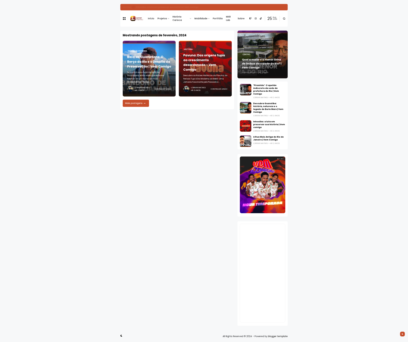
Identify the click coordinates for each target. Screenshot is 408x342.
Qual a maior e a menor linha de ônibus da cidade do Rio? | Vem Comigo (261, 63)
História (127, 7)
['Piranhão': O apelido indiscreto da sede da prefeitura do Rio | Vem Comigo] (245, 89)
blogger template (278, 336)
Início (151, 18)
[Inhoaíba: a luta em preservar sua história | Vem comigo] (245, 126)
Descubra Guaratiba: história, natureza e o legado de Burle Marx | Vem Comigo (268, 107)
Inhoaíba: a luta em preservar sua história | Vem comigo (269, 124)
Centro (246, 54)
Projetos (162, 18)
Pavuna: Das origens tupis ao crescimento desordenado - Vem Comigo (175, 7)
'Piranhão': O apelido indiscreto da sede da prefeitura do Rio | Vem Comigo (266, 89)
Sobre (241, 18)
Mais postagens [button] (133, 103)
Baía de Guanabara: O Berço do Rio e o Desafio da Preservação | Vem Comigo (149, 62)
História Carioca (177, 18)
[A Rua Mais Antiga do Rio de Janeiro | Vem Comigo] (245, 141)
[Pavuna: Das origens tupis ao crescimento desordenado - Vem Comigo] (133, 7)
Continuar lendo (162, 89)
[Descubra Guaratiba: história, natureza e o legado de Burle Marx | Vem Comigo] (245, 108)
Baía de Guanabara (137, 51)
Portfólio (218, 18)
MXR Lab (228, 18)
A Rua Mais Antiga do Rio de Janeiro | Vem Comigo (268, 138)
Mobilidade (200, 18)
